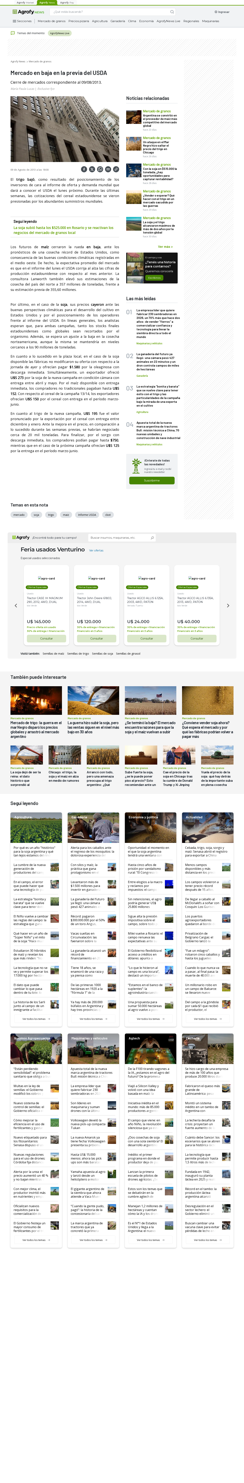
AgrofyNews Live (168, 21)
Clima (132, 21)
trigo (51, 515)
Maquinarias (210, 21)
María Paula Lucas (22, 89)
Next (229, 605)
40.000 (192, 621)
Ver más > (165, 246)
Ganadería (118, 21)
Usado (30, 593)
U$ (30, 621)
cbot (108, 515)
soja (36, 515)
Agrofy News (18, 61)
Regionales (191, 21)
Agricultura (100, 21)
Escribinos (154, 277)
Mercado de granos (51, 21)
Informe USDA (87, 515)
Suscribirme (152, 480)
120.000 (92, 621)
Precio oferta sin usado (41, 627)
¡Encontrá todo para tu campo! (54, 537)
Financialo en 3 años (89, 631)
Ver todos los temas (34, 1019)
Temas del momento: (31, 33)
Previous (15, 605)
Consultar (46, 638)
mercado (19, 515)
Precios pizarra (78, 21)
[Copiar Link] (116, 169)
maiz (66, 515)
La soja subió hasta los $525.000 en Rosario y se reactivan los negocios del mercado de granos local (63, 230)
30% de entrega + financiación (45, 631)
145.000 (42, 621)
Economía (146, 21)
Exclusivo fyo (45, 89)
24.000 (141, 621)
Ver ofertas (96, 550)
